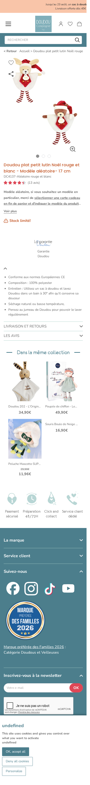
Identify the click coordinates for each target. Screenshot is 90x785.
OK (76, 687)
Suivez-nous (15, 571)
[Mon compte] (61, 23)
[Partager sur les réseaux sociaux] (11, 73)
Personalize (14, 771)
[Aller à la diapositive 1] (37, 156)
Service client (17, 556)
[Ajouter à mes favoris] (11, 62)
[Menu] (8, 24)
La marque (14, 540)
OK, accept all (15, 751)
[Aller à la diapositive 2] (43, 156)
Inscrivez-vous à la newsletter (33, 675)
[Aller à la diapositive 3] (49, 156)
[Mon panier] (79, 23)
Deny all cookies (17, 761)
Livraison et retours (25, 326)
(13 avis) (34, 182)
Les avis (11, 335)
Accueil (24, 51)
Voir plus (10, 211)
